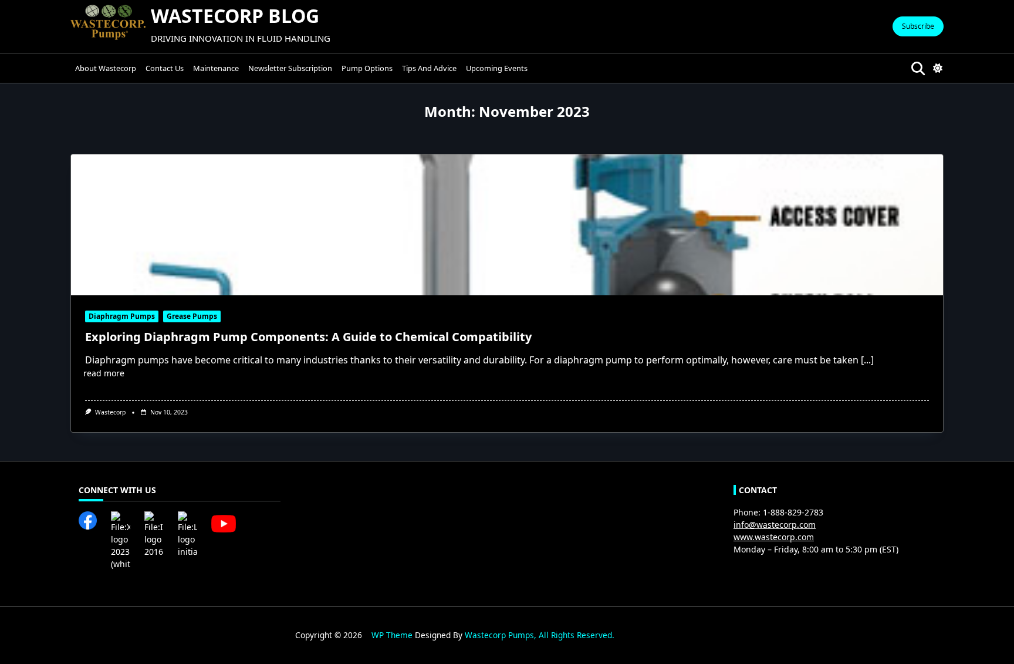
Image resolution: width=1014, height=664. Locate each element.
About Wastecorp (105, 68)
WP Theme (392, 635)
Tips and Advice (429, 68)
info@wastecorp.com (775, 524)
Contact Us (165, 68)
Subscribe (918, 26)
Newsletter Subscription (290, 68)
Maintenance (216, 68)
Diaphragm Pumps (122, 316)
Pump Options (367, 68)
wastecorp (110, 412)
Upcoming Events (497, 68)
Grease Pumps (192, 316)
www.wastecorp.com (774, 536)
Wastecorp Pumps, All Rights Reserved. (539, 635)
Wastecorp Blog (235, 15)
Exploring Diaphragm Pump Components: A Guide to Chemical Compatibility (308, 337)
